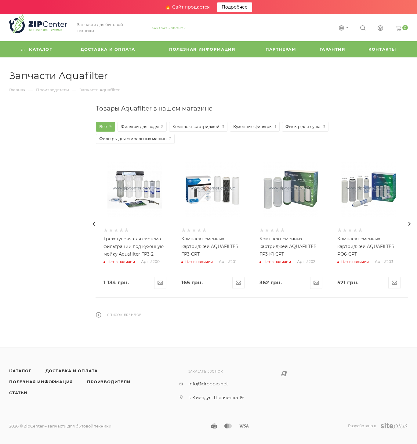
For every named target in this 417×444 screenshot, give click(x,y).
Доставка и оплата (71, 370)
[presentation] (94, 224)
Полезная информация (41, 381)
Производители (108, 381)
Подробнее (235, 7)
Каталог (20, 370)
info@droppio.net (208, 384)
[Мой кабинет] (380, 29)
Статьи (18, 392)
